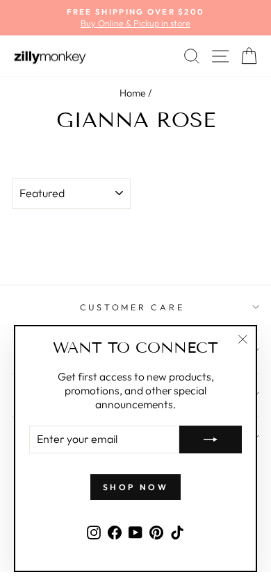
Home (133, 93)
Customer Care (132, 306)
